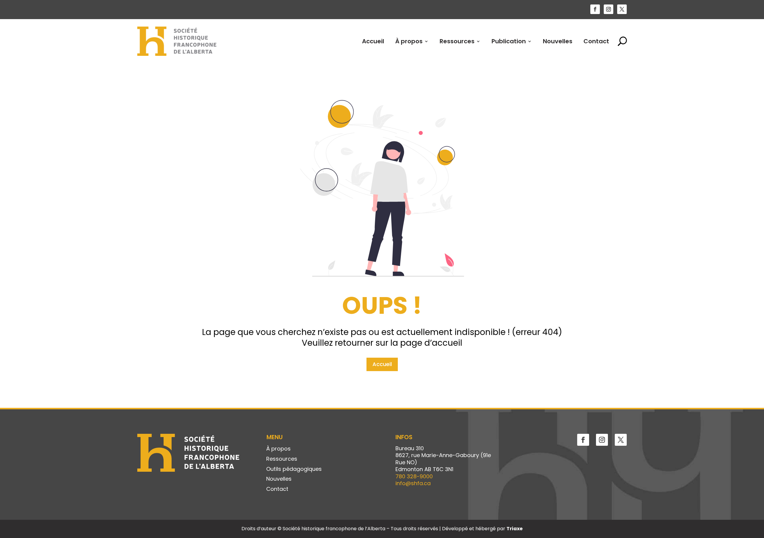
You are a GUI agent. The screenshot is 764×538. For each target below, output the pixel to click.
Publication (509, 41)
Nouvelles (557, 41)
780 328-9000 (414, 476)
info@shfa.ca (413, 483)
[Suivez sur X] (622, 9)
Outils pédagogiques (294, 469)
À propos (409, 41)
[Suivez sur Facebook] (595, 9)
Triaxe (514, 528)
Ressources (457, 41)
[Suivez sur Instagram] (608, 9)
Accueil (373, 41)
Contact (596, 41)
